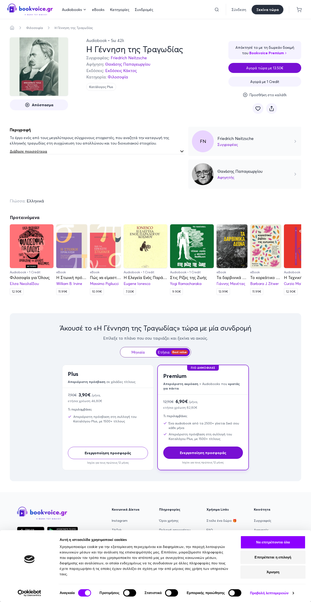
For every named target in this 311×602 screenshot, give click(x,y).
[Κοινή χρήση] (271, 108)
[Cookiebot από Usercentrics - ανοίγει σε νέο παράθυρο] (29, 593)
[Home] (12, 28)
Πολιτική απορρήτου (175, 530)
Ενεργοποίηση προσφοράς (108, 453)
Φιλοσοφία (34, 28)
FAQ (209, 530)
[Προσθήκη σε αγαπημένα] (257, 108)
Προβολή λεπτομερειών (269, 593)
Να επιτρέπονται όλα (273, 542)
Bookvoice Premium (266, 53)
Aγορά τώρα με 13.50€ (264, 68)
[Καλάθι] (299, 9)
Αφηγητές (261, 530)
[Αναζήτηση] (216, 9)
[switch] (129, 593)
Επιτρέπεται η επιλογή (273, 557)
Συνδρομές (144, 9)
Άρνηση (273, 572)
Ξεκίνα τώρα (267, 9)
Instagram (119, 521)
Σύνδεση (239, 9)
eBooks (98, 9)
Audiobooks (72, 9)
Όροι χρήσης (168, 521)
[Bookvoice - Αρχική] (30, 9)
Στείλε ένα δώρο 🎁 (221, 521)
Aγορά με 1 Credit (264, 81)
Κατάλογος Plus (101, 87)
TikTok (117, 530)
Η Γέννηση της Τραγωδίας (74, 28)
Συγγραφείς (262, 521)
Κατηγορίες (119, 9)
